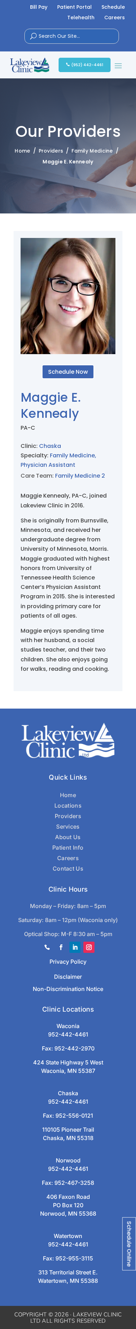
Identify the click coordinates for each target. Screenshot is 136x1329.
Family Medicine (72, 455)
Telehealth (81, 18)
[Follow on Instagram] (89, 947)
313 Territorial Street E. (68, 1272)
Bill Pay (38, 7)
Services (68, 826)
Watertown (68, 1235)
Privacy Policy (68, 961)
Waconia (68, 1025)
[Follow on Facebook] (61, 947)
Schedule (113, 7)
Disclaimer (68, 976)
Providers (68, 816)
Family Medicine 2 (80, 476)
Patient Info (68, 847)
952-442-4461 (68, 1034)
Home (68, 795)
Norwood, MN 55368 (68, 1213)
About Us (68, 837)
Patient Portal (74, 7)
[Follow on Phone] (47, 947)
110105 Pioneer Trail (68, 1129)
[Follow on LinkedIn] (75, 947)
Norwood (68, 1160)
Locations (68, 805)
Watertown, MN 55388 (68, 1280)
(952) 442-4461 (87, 65)
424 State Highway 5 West (68, 1062)
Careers (114, 18)
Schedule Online (129, 1243)
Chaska (50, 446)
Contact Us (68, 868)
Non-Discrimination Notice (68, 988)
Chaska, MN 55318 (68, 1137)
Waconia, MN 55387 (68, 1070)
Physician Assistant (48, 465)
